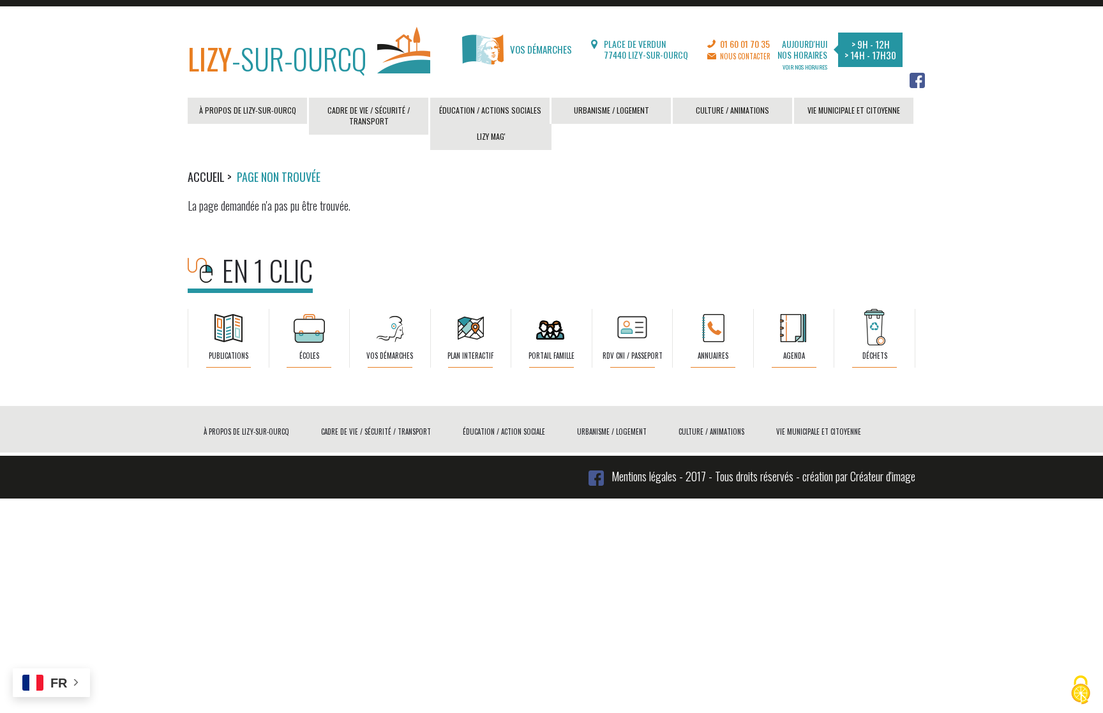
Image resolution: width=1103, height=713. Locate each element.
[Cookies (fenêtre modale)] (1080, 691)
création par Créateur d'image (858, 476)
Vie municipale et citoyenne (853, 110)
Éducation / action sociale (504, 431)
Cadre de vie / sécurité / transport (368, 115)
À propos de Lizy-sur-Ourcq (247, 110)
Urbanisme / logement (611, 110)
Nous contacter (745, 56)
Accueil (206, 177)
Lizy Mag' (491, 136)
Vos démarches (541, 49)
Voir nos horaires (805, 67)
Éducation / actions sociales (490, 110)
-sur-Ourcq (277, 58)
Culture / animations (732, 110)
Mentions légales (644, 476)
